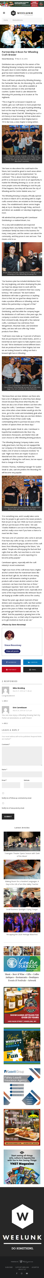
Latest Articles (22, 827)
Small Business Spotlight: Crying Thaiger (22, 909)
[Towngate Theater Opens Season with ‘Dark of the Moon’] (22, 842)
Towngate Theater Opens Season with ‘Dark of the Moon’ (22, 854)
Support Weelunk (22, 1267)
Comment (6, 744)
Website (26, 780)
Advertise (35, 1267)
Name (4, 769)
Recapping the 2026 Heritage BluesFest (22, 934)
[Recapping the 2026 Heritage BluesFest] (22, 923)
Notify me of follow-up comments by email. (17, 798)
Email (4, 780)
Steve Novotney (8, 59)
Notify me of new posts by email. (13, 808)
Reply (6, 701)
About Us (22, 1269)
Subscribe (9, 1267)
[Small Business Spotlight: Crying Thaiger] (22, 898)
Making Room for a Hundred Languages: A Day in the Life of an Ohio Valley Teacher (22, 882)
